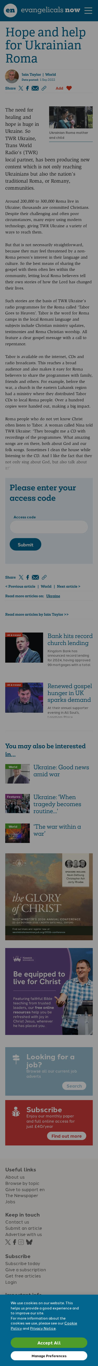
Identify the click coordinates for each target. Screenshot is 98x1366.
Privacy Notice (43, 1328)
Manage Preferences (49, 1355)
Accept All (49, 1342)
